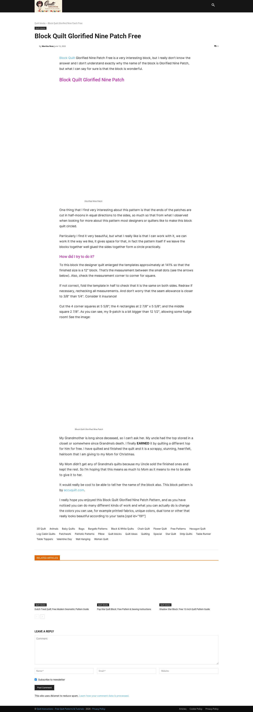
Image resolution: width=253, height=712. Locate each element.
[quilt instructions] (49, 6)
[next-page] (42, 616)
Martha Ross (48, 46)
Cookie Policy (196, 708)
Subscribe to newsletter (51, 679)
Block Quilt (67, 58)
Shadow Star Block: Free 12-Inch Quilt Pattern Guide (184, 609)
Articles (182, 708)
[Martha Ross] (37, 46)
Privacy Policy (211, 708)
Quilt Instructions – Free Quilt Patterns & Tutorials (60, 708)
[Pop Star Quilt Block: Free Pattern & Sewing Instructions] (126, 585)
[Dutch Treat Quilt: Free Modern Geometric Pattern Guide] (64, 585)
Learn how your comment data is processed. (104, 695)
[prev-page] (37, 616)
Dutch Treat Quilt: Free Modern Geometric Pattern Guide (62, 609)
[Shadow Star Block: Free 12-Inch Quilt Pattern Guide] (188, 585)
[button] (213, 5)
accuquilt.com (74, 490)
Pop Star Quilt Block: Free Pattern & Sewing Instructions (124, 609)
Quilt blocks (40, 23)
